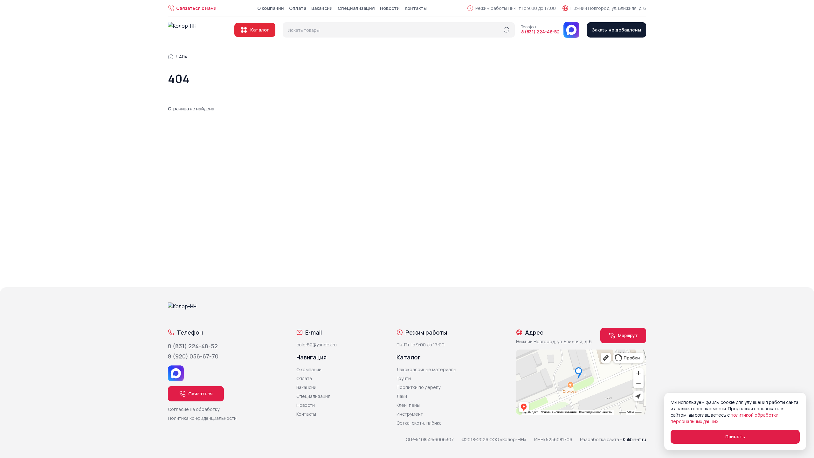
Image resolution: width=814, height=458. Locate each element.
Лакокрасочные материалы (426, 369)
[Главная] (171, 56)
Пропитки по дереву (418, 387)
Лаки (402, 396)
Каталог (259, 30)
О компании (270, 8)
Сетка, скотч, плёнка (419, 423)
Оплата (297, 8)
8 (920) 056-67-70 (193, 356)
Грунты (404, 378)
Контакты (416, 8)
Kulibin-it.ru (634, 439)
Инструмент (410, 414)
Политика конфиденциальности (202, 418)
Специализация (356, 8)
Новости (390, 8)
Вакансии (322, 8)
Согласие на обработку (193, 409)
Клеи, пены (408, 405)
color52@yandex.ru (316, 345)
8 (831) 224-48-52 (540, 32)
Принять (735, 437)
